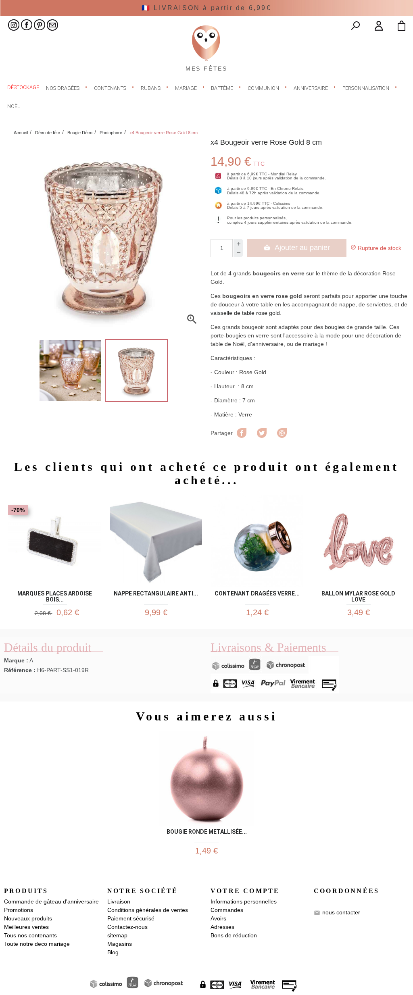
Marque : (16, 660)
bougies (335, 327)
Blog (113, 952)
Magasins (119, 944)
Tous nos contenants (30, 935)
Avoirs (218, 918)
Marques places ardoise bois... (54, 595)
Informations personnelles (244, 901)
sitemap (117, 935)
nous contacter (341, 912)
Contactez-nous (127, 927)
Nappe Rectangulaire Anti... (156, 594)
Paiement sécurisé (130, 918)
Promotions (18, 910)
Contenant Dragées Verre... (257, 594)
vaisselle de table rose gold (245, 313)
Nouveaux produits (28, 918)
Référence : (19, 670)
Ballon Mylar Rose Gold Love (358, 595)
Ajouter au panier (296, 248)
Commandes (227, 910)
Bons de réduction (234, 935)
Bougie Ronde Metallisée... (207, 832)
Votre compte (245, 890)
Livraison (118, 901)
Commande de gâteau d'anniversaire (51, 901)
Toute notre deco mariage (37, 944)
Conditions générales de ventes (147, 910)
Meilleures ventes (26, 927)
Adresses (222, 927)
